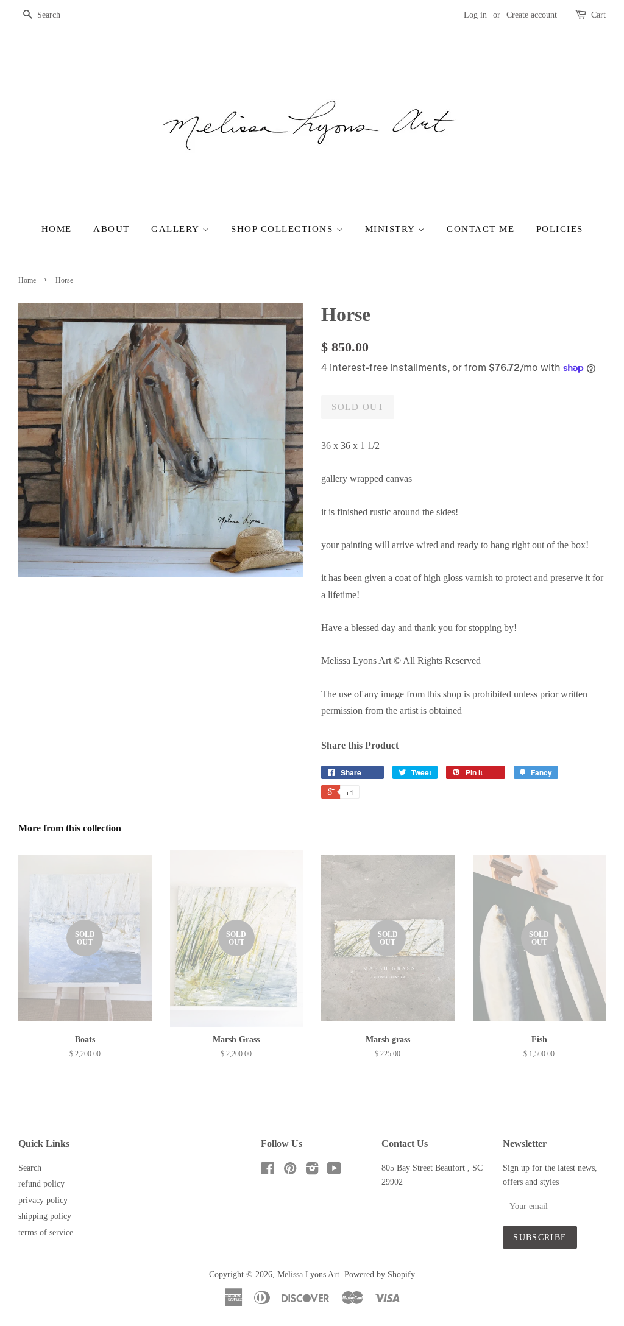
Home (56, 229)
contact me (480, 229)
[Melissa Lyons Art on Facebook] (268, 1171)
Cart (598, 14)
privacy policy (43, 1200)
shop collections (283, 229)
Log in (475, 14)
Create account (531, 14)
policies (559, 229)
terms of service (45, 1232)
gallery (176, 229)
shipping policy (44, 1216)
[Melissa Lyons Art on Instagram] (312, 1171)
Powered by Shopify (379, 1274)
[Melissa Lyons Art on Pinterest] (290, 1171)
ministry (392, 229)
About (111, 229)
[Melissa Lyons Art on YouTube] (334, 1171)
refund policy (41, 1183)
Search (29, 1168)
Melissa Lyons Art (308, 1274)
